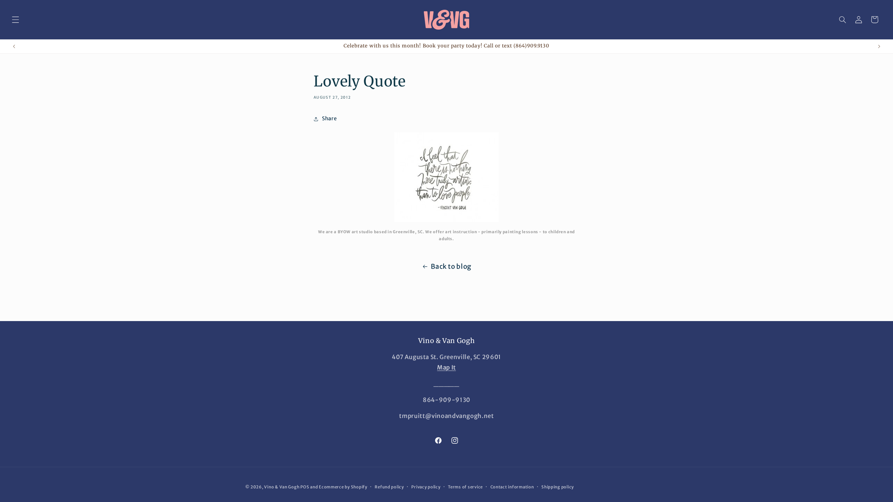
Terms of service (465, 487)
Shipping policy (557, 487)
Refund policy (389, 487)
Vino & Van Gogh (281, 487)
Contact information (512, 487)
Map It (446, 367)
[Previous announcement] (14, 46)
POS (304, 487)
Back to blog (451, 266)
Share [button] (329, 118)
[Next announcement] (879, 46)
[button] (15, 20)
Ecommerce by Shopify (343, 487)
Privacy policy (425, 487)
